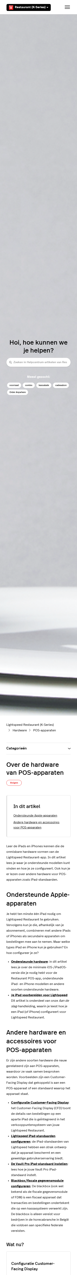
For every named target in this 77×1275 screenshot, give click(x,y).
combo (28, 385)
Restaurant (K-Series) (30, 7)
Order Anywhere (17, 392)
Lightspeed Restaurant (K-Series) (30, 724)
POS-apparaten (44, 730)
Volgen (14, 783)
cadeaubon (61, 385)
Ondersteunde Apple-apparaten (35, 815)
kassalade (44, 385)
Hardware (20, 730)
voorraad (14, 385)
